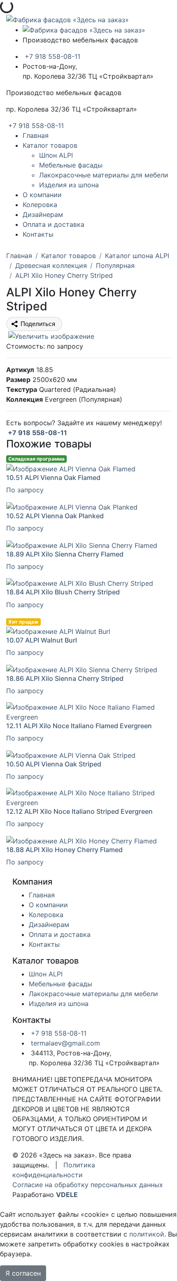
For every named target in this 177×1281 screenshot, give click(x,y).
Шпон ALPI (56, 155)
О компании (42, 195)
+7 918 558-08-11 (51, 56)
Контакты (38, 234)
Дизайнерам (43, 214)
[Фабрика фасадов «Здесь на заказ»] (67, 19)
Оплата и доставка (53, 224)
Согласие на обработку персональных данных (87, 1185)
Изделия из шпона (69, 185)
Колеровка (40, 204)
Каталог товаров (50, 145)
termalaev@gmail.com (64, 1043)
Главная (36, 135)
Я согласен (23, 1273)
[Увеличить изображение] (50, 336)
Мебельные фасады (70, 165)
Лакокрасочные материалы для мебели (103, 175)
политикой (146, 1234)
